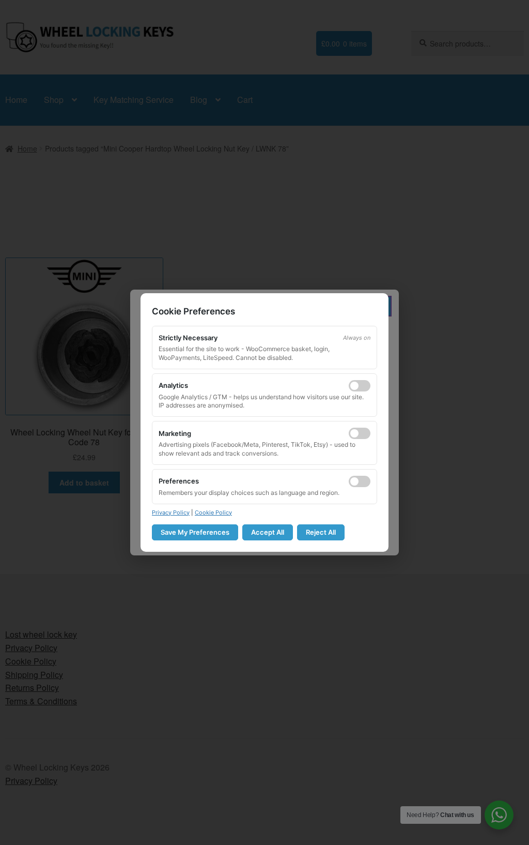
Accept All (267, 532)
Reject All (321, 532)
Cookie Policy (213, 512)
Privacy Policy (171, 512)
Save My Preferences (195, 532)
